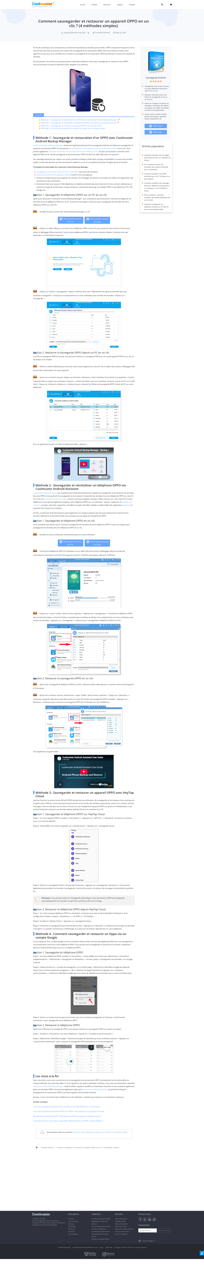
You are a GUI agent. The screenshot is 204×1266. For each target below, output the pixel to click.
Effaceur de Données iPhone (100, 1239)
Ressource (71, 1229)
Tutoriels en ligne (120, 1221)
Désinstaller (109, 1247)
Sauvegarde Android (156, 77)
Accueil (82, 5)
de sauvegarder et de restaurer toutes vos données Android (93, 148)
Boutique (71, 1224)
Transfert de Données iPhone (101, 1231)
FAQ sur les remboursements (124, 1229)
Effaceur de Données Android (101, 1226)
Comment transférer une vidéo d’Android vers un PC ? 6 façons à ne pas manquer (157, 176)
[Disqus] (85, 1183)
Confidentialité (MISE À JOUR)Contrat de (85, 1247)
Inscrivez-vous (163, 1230)
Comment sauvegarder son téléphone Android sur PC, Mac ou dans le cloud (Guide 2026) (156, 206)
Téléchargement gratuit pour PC (72, 220)
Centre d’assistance (121, 1219)
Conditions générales (64, 1247)
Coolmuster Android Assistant (45, 493)
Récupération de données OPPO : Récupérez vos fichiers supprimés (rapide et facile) (67, 1116)
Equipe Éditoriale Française (75, 32)
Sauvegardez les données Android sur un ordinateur (58, 172)
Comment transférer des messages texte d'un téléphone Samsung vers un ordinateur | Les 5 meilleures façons (156, 187)
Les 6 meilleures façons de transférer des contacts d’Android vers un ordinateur (156, 167)
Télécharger (157, 126)
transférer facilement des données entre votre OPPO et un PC (73, 151)
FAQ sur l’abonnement (122, 1231)
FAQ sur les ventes (121, 1226)
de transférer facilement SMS (54, 499)
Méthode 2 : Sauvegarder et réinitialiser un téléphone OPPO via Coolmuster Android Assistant (78, 123)
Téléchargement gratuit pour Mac (99, 220)
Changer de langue (148, 1241)
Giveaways (71, 1231)
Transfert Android (102, 32)
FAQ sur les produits (121, 1224)
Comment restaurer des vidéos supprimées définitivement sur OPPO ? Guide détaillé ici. (68, 1121)
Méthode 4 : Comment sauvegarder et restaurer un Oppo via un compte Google (73, 128)
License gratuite (73, 1234)
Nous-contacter (73, 1221)
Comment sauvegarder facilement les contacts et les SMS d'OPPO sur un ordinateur (66, 1107)
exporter (126, 505)
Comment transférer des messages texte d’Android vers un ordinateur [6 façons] (157, 157)
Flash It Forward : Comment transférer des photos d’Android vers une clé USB (157, 197)
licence (101, 1247)
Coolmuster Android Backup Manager (48, 145)
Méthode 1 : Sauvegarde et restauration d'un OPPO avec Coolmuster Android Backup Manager (79, 120)
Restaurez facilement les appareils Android (54, 175)
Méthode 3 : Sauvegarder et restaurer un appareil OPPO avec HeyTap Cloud (71, 126)
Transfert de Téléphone (99, 1229)
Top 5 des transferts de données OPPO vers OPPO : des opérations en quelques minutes (68, 1111)
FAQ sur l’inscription (121, 1234)
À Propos (71, 1219)
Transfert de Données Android (101, 1219)
